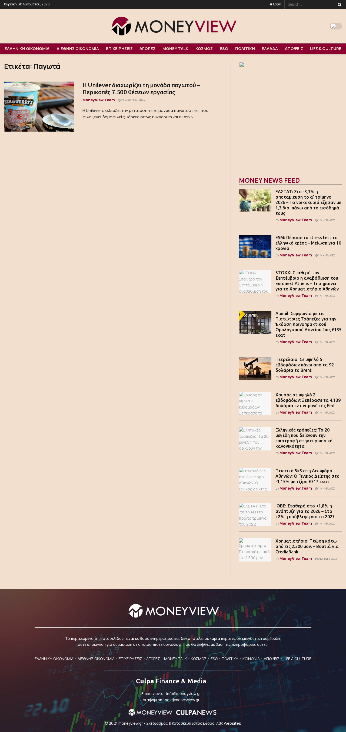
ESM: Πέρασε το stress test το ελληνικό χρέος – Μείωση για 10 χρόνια (308, 243)
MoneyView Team (98, 99)
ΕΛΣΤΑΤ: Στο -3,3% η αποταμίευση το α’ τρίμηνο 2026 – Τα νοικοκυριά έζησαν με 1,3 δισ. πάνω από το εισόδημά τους (308, 202)
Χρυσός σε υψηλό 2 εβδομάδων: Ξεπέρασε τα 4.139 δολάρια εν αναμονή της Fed (308, 400)
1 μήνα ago (326, 220)
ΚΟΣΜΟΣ (204, 48)
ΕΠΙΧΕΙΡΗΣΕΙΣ (119, 48)
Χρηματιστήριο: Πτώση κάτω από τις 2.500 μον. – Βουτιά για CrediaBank (307, 546)
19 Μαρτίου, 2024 (133, 100)
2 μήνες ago (327, 559)
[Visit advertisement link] (290, 113)
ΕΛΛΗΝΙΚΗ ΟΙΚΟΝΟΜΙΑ (27, 48)
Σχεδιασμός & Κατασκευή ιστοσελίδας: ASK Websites (193, 723)
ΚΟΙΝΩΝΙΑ (251, 658)
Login (276, 4)
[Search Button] (338, 4)
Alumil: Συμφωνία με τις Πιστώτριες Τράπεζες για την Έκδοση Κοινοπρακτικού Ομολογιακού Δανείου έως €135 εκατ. (308, 324)
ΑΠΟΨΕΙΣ (294, 48)
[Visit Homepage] (173, 26)
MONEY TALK (175, 48)
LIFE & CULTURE (325, 48)
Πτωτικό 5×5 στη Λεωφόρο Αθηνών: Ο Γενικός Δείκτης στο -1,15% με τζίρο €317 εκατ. (307, 476)
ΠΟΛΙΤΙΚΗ (245, 48)
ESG (224, 48)
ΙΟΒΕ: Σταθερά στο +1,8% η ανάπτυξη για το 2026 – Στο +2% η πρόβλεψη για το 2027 (305, 511)
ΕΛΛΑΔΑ (270, 48)
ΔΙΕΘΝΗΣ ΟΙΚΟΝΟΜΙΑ (77, 48)
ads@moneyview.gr (182, 699)
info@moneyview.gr (183, 693)
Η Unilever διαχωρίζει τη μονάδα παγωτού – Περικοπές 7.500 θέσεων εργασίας (141, 88)
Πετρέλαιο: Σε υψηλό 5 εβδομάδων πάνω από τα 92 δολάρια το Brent (304, 365)
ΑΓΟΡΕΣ (147, 48)
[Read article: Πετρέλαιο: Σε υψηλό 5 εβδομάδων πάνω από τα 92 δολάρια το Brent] (255, 368)
